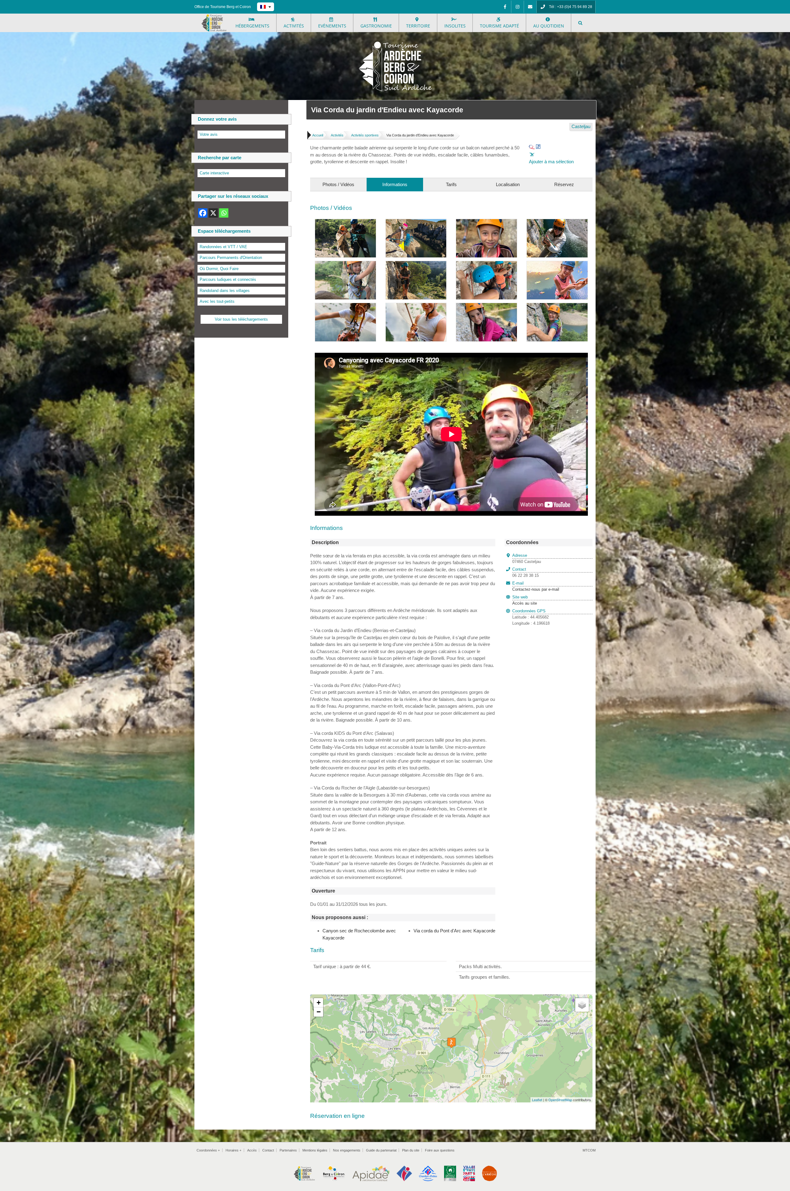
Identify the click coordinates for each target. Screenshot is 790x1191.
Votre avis (209, 134)
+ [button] (319, 1002)
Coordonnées (208, 1150)
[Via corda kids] (486, 306)
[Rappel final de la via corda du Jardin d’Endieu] (345, 222)
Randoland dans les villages (225, 290)
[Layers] (582, 1005)
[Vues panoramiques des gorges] (416, 264)
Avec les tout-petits (217, 301)
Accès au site (524, 603)
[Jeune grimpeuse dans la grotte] (486, 222)
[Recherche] (580, 23)
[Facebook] (505, 7)
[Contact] (530, 7)
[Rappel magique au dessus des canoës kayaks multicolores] (557, 264)
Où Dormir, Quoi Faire (219, 268)
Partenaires (288, 1150)
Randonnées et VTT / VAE (223, 246)
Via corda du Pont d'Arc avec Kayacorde (454, 930)
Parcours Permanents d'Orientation (231, 257)
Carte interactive (214, 173)
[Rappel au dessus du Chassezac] (416, 222)
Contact (268, 1150)
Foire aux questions (440, 1150)
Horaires (233, 1150)
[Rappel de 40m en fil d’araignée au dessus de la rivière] (557, 222)
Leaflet (537, 1099)
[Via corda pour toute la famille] (345, 306)
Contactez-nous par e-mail (535, 586)
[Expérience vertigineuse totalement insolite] (416, 306)
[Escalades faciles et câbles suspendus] (486, 264)
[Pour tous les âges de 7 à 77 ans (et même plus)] (557, 306)
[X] (213, 213)
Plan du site (410, 1150)
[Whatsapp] (223, 213)
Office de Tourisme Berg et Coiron (222, 7)
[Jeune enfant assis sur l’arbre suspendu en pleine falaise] (345, 264)
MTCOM (589, 1150)
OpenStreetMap (560, 1099)
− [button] (319, 1012)
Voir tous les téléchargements (241, 319)
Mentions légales (314, 1150)
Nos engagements (346, 1150)
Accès (252, 1150)
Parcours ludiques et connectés (228, 279)
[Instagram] (517, 7)
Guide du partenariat (381, 1150)
